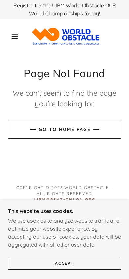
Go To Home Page (65, 129)
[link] (65, 36)
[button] (14, 36)
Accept (64, 263)
